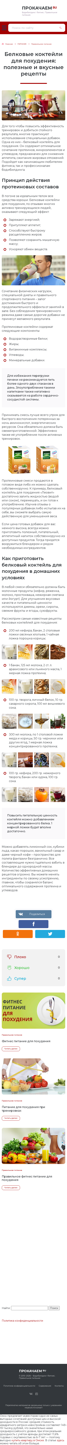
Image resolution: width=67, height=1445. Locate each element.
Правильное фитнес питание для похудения (27, 1178)
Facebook (36, 1394)
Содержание (45, 1386)
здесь (60, 1440)
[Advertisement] (33, 1260)
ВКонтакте (31, 1394)
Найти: (6, 1308)
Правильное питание (12, 1035)
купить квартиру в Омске (28, 1440)
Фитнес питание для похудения (26, 1041)
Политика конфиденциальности (22, 1320)
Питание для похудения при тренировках (23, 1108)
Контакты (59, 1386)
